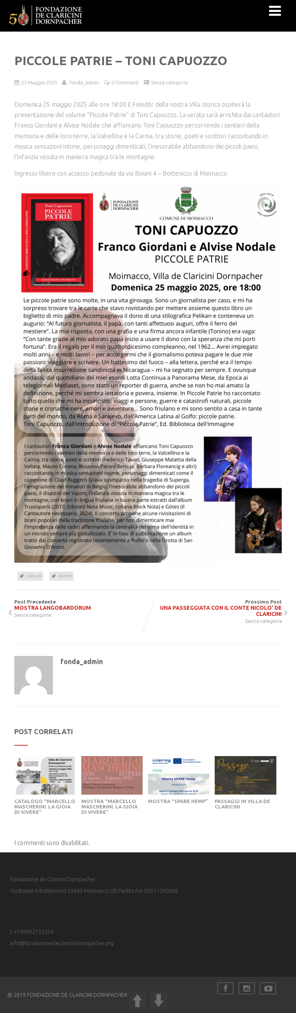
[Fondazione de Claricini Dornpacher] (45, 28)
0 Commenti (125, 82)
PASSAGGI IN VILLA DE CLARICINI (242, 803)
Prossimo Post (221, 608)
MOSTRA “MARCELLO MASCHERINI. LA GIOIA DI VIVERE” (109, 806)
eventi (65, 575)
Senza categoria (169, 82)
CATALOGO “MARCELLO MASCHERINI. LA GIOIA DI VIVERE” (44, 806)
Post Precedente (52, 605)
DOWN (158, 1000)
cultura (33, 575)
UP (137, 1000)
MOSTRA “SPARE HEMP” (178, 801)
